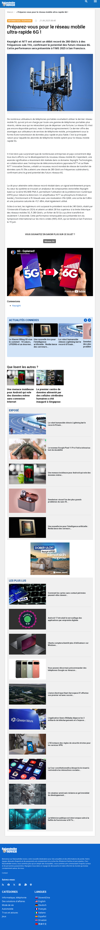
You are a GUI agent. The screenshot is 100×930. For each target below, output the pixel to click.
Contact (5, 873)
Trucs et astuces (10, 912)
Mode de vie (8, 905)
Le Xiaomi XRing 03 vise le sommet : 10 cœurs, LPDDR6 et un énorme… (20, 342)
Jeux (4, 916)
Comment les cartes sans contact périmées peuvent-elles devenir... (67, 594)
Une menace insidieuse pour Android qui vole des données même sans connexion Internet (20, 395)
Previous (85, 320)
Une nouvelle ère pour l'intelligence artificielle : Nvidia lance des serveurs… (45, 343)
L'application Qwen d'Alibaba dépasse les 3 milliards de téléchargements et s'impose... (67, 719)
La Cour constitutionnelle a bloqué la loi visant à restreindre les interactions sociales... (68, 769)
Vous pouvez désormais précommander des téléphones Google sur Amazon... (67, 669)
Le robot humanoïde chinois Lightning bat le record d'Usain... (69, 342)
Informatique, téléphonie (14, 897)
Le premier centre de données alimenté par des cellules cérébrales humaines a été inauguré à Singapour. (49, 395)
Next (89, 320)
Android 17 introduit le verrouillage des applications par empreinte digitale (65, 619)
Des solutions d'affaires (13, 901)
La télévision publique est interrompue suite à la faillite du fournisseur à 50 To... (68, 819)
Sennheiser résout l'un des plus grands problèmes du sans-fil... (65, 501)
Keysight (16, 305)
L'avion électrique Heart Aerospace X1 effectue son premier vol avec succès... (68, 694)
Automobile (7, 908)
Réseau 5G (50, 241)
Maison (10, 12)
